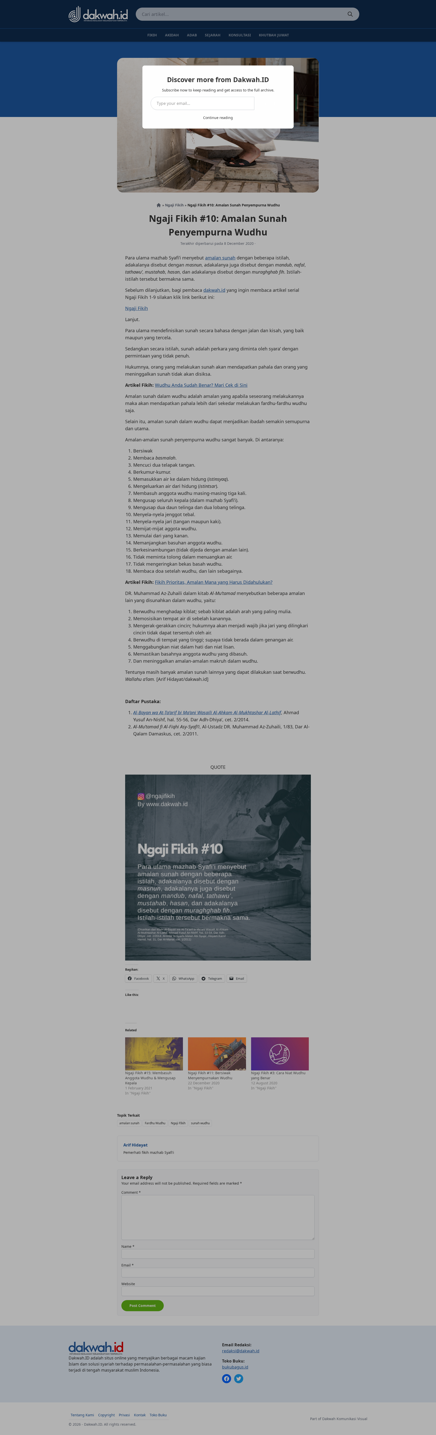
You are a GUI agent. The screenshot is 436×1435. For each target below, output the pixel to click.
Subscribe (269, 103)
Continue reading (218, 117)
